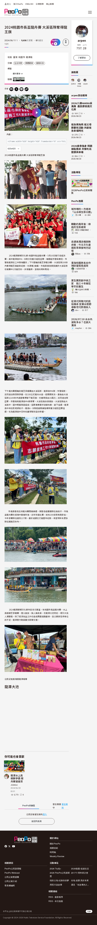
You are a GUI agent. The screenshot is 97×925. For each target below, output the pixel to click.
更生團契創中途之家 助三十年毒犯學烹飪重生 (81, 283)
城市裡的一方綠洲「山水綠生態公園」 (82, 210)
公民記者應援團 (12, 876)
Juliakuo (14, 785)
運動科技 (40, 63)
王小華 (78, 215)
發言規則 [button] (65, 806)
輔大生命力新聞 (82, 289)
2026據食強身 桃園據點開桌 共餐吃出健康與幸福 (81, 149)
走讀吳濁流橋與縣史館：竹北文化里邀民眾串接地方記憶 (81, 246)
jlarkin (73, 84)
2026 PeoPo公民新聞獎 (60, 874)
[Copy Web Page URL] (26, 89)
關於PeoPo (55, 843)
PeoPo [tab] (28, 805)
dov (76, 310)
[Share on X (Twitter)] (16, 89)
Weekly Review (57, 856)
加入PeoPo (18, 4)
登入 (9, 4)
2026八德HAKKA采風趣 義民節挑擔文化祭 (81, 106)
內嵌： (10, 134)
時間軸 (53, 852)
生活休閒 (18, 63)
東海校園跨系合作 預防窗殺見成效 (81, 264)
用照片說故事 (56, 884)
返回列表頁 (36, 821)
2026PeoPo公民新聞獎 (81, 191)
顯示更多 (17, 74)
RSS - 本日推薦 (55, 901)
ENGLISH (29, 4)
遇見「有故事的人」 (80, 884)
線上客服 (50, 4)
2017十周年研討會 (79, 872)
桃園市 (21, 57)
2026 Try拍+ (55, 868)
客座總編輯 (10, 885)
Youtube (13, 846)
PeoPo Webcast (12, 872)
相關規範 (54, 847)
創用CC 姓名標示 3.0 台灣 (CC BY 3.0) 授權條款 (19, 79)
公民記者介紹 (11, 881)
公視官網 (39, 4)
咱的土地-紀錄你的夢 (59, 880)
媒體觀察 (29, 63)
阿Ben (77, 254)
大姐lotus (79, 85)
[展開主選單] (89, 12)
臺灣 (15, 57)
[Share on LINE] (21, 89)
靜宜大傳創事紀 (82, 230)
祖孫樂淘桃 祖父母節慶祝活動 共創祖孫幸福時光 (81, 127)
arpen (82, 40)
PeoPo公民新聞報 (13, 868)
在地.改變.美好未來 (80, 880)
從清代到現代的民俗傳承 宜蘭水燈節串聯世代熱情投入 (81, 304)
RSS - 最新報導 (55, 896)
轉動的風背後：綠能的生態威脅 (81, 225)
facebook (6, 846)
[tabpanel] (37, 814)
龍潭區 (29, 57)
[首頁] (16, 12)
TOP (89, 911)
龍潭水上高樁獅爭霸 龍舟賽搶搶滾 (17, 778)
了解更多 (82, 58)
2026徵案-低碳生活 (80, 868)
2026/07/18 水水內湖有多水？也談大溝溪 (81, 322)
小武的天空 (80, 269)
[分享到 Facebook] (11, 89)
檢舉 (66, 42)
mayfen (78, 328)
